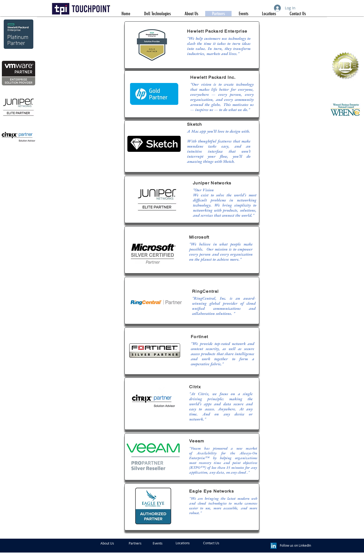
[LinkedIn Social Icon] (273, 546)
